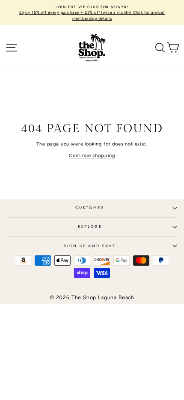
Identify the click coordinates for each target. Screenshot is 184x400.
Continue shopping (92, 155)
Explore (90, 226)
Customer (89, 208)
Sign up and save (90, 246)
